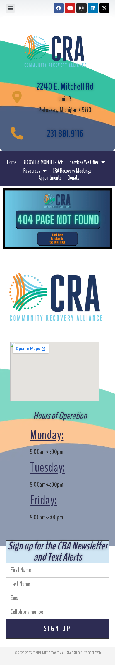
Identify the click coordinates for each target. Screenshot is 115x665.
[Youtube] (70, 8)
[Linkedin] (93, 8)
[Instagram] (81, 8)
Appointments (50, 177)
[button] (10, 8)
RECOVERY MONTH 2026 (43, 162)
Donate (74, 177)
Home (11, 162)
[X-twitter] (104, 8)
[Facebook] (59, 8)
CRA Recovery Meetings (72, 171)
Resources (31, 171)
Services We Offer (84, 162)
